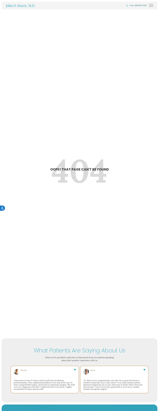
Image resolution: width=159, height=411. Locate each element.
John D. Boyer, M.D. (20, 5)
